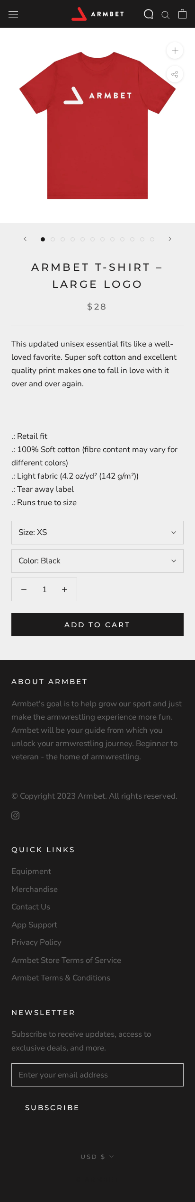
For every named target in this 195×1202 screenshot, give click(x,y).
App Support (34, 924)
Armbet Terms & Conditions (60, 977)
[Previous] (25, 239)
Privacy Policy (36, 942)
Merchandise (34, 889)
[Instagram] (15, 814)
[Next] (169, 239)
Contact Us (30, 906)
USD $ (93, 1156)
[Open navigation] (13, 14)
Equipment (31, 871)
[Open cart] (182, 13)
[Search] (165, 13)
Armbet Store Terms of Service (66, 960)
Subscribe (52, 1107)
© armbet (98, 1179)
